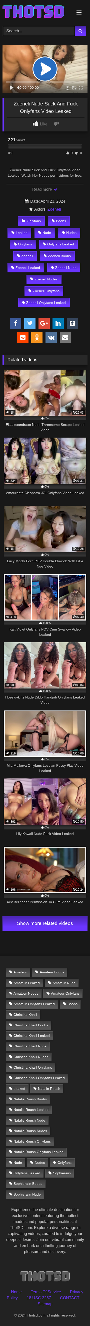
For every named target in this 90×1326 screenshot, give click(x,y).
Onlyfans (34, 221)
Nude (46, 233)
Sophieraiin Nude (27, 1194)
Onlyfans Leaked (60, 244)
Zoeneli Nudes (46, 279)
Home (16, 1292)
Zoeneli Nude (65, 268)
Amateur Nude (64, 983)
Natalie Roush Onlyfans (32, 1141)
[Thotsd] (36, 12)
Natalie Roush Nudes (30, 1131)
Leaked (22, 233)
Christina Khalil (25, 1015)
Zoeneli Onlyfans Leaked (46, 303)
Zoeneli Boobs (59, 256)
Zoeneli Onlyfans (46, 291)
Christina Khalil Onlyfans (33, 1067)
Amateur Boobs (52, 972)
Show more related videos (45, 923)
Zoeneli (54, 209)
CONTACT (70, 1298)
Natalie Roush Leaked (31, 1110)
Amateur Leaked (27, 983)
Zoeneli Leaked (28, 268)
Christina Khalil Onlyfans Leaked (39, 1078)
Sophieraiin (62, 1173)
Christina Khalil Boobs (31, 1025)
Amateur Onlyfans (65, 993)
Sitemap (45, 1304)
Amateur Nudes (26, 993)
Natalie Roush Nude (29, 1120)
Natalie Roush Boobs (30, 1099)
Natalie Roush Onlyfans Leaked (39, 1152)
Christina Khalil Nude (30, 1046)
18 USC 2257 (39, 1298)
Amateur (20, 972)
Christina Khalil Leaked (32, 1036)
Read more (42, 189)
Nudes (71, 233)
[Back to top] (74, 1311)
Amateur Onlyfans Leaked (34, 1004)
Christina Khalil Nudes (31, 1057)
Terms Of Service (46, 1292)
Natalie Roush (49, 1089)
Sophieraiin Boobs (28, 1184)
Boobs (61, 221)
